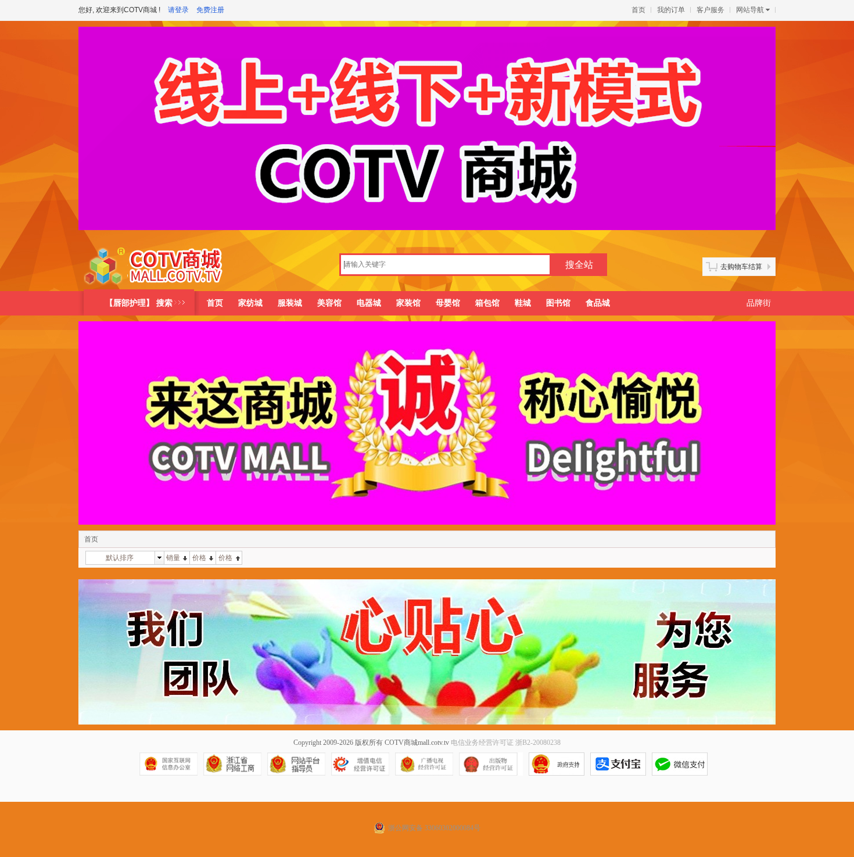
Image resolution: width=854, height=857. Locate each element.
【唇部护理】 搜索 (139, 303)
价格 (199, 558)
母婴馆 (448, 303)
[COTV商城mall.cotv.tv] (158, 266)
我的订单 (671, 10)
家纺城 (250, 303)
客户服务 (710, 10)
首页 (638, 10)
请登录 (178, 10)
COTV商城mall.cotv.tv (417, 742)
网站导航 (750, 10)
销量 (173, 558)
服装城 (290, 303)
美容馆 (329, 303)
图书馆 (558, 303)
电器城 (369, 303)
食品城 (598, 303)
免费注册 (210, 10)
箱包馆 (487, 303)
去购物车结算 (741, 267)
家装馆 (408, 303)
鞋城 (523, 303)
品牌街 (759, 303)
